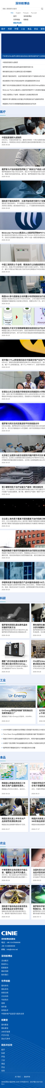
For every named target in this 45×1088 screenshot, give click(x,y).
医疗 (3, 29)
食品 (29, 29)
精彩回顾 (4, 971)
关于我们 (18, 1077)
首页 (15, 16)
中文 (12, 13)
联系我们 (4, 975)
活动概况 (4, 961)
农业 (36, 29)
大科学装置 (5, 1032)
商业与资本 (5, 1039)
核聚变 (25, 20)
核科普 (4, 1007)
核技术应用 (17, 23)
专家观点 (4, 1000)
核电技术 (4, 1010)
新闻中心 (4, 964)
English (18, 13)
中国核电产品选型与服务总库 (12, 1014)
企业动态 (4, 996)
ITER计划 (5, 1035)
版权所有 (27, 1077)
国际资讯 (4, 989)
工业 (23, 29)
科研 (10, 29)
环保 (16, 29)
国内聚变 (4, 1025)
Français (26, 13)
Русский (34, 13)
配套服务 (4, 968)
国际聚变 (4, 1028)
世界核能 (16, 20)
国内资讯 (4, 986)
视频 (3, 1003)
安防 (3, 1071)
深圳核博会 (27, 16)
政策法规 (4, 993)
